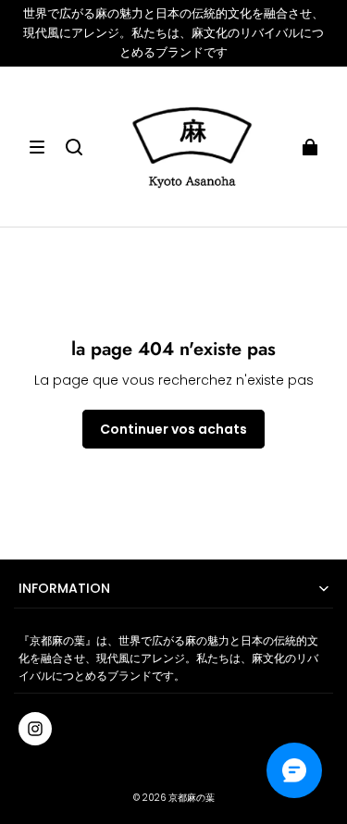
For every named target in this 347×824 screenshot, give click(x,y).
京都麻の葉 (191, 798)
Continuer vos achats (173, 429)
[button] (37, 147)
